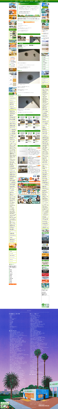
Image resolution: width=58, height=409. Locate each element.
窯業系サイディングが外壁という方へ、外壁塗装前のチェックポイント (37, 403)
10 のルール (11, 320)
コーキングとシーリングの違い (13, 231)
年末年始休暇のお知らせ (33, 149)
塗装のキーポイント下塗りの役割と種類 (44, 131)
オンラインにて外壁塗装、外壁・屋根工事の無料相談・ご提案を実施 (37, 337)
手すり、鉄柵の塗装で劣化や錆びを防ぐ (12, 202)
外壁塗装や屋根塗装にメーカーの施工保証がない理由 (45, 139)
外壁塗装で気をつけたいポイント (12, 158)
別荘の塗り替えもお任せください (45, 82)
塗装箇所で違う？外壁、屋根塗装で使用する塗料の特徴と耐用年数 (37, 395)
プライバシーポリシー (12, 257)
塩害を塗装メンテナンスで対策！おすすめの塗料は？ (15, 387)
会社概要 (46, 1)
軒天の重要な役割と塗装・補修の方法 (12, 166)
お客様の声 (21, 1)
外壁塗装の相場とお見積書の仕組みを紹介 (45, 101)
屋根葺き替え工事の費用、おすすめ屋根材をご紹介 (35, 331)
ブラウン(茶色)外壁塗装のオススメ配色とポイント (45, 213)
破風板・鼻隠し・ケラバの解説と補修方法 (13, 164)
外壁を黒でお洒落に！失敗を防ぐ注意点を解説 (45, 207)
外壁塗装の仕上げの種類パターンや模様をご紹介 (45, 219)
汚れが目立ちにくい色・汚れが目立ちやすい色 (46, 33)
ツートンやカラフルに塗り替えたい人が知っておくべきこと (46, 39)
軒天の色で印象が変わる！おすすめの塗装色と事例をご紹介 (36, 351)
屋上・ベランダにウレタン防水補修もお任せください (13, 221)
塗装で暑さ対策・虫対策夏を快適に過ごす (12, 137)
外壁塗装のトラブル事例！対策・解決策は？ (45, 196)
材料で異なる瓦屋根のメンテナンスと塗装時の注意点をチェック (37, 346)
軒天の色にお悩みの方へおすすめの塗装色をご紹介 (13, 168)
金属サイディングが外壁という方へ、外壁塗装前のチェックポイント (37, 404)
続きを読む (37, 154)
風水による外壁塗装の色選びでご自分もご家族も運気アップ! (16, 338)
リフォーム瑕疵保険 (12, 319)
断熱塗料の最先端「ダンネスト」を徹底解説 (45, 188)
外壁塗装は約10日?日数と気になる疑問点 (44, 109)
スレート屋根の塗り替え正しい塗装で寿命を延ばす (13, 182)
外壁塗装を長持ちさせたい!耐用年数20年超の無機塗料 (45, 137)
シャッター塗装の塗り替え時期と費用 (12, 209)
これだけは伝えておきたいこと (13, 318)
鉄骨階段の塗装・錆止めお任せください (12, 200)
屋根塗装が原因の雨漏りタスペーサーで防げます (12, 184)
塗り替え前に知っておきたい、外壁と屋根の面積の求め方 (16, 376)
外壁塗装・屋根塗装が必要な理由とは (14, 347)
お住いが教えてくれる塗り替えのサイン (12, 102)
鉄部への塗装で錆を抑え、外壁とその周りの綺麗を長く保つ (36, 357)
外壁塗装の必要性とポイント (33, 328)
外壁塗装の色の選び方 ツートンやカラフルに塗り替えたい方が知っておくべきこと (18, 335)
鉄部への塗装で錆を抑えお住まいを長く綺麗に (12, 198)
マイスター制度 (11, 321)
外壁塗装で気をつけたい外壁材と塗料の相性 (12, 239)
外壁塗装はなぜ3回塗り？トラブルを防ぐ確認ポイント (15, 366)
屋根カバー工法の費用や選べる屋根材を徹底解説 (12, 119)
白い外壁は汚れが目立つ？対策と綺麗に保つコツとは (45, 209)
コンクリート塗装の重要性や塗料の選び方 (12, 211)
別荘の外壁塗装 (32, 370)
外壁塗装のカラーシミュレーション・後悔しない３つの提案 (16, 337)
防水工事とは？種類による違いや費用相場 (13, 217)
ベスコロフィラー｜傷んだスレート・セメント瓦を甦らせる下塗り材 (37, 379)
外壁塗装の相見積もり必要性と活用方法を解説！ (45, 99)
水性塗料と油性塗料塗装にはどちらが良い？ (45, 162)
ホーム (11, 1)
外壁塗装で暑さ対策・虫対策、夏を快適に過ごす (35, 371)
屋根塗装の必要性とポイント (33, 329)
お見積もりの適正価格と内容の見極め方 (45, 105)
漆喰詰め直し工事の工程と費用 (44, 168)
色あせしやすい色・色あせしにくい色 (45, 36)
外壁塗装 (12, 32)
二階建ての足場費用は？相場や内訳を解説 (45, 148)
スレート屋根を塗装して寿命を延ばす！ (34, 367)
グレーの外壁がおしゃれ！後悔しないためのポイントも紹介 (16, 397)
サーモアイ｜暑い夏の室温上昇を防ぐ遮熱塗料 (35, 377)
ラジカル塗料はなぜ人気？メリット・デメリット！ (45, 225)
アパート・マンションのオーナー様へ (45, 80)
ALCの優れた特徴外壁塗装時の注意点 (12, 233)
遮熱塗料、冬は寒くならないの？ (33, 394)
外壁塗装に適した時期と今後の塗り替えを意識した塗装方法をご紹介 (17, 357)
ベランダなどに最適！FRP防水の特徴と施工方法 (13, 219)
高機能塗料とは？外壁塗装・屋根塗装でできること (13, 154)
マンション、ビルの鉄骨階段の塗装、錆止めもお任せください (36, 358)
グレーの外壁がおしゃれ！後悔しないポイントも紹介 (45, 205)
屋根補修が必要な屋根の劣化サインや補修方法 (12, 180)
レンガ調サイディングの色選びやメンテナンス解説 (13, 143)
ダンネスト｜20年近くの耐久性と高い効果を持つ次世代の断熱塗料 (37, 386)
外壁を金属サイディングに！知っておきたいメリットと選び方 (36, 341)
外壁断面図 (11, 237)
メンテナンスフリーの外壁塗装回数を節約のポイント (45, 121)
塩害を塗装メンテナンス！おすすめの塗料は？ (13, 227)
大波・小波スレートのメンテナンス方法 (12, 241)
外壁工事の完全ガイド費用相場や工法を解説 (12, 111)
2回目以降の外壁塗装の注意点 (44, 127)
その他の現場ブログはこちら (37, 174)
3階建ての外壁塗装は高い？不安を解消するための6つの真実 (16, 344)
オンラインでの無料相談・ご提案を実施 (45, 88)
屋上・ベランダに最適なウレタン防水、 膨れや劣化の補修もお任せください (18, 384)
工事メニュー (26, 1)
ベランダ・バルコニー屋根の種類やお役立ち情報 (13, 215)
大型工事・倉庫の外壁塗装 (33, 368)
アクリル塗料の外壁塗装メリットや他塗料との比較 (13, 129)
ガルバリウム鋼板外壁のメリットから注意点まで (45, 123)
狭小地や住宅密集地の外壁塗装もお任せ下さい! (13, 186)
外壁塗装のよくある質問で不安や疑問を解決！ (45, 90)
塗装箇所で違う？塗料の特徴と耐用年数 (44, 129)
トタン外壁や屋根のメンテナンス (12, 190)
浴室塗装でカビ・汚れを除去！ (12, 207)
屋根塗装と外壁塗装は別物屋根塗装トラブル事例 (13, 156)
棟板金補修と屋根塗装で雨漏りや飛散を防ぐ (12, 213)
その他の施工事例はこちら (37, 129)
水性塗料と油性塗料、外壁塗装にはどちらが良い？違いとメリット (37, 398)
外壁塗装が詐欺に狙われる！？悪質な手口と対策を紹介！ (16, 368)
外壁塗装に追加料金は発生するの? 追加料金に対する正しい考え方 (37, 339)
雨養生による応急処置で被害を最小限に (45, 192)
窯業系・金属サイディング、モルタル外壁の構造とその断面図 (16, 377)
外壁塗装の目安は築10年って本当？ (12, 104)
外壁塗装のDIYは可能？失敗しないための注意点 (45, 152)
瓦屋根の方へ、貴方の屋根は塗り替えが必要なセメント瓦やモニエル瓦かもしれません (39, 347)
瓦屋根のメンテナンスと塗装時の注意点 (12, 194)
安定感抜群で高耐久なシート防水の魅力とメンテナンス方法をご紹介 (17, 385)
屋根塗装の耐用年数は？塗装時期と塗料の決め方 (45, 198)
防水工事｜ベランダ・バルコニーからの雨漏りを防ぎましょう (36, 336)
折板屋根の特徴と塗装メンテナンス (12, 192)
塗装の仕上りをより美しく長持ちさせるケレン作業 (13, 152)
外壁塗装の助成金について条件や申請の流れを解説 (35, 338)
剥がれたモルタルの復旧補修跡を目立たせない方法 (13, 147)
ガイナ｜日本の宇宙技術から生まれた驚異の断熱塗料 (36, 387)
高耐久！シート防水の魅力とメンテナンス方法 (12, 223)
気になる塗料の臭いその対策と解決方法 (44, 113)
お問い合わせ (11, 259)
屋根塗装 (12, 34)
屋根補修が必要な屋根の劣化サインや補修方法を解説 (36, 356)
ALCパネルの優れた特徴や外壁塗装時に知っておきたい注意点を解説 (17, 375)
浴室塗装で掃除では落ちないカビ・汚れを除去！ (35, 361)
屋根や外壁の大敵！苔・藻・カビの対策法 (44, 178)
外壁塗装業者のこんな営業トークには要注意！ (45, 150)
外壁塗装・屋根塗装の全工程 (33, 318)
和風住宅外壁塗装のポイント (44, 166)
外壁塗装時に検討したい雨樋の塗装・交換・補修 (12, 174)
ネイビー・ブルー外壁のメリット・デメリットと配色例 (15, 396)
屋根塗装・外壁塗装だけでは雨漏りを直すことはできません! (16, 345)
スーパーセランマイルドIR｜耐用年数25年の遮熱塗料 (36, 378)
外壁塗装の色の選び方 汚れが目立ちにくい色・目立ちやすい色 (16, 334)
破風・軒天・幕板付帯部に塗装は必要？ (12, 162)
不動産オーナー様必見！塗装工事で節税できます (45, 141)
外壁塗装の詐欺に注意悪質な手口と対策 (44, 107)
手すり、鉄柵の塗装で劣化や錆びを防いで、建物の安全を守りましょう (37, 359)
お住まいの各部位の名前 (12, 121)
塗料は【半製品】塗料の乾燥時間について (12, 229)
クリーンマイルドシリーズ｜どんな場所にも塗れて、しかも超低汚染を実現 (38, 388)
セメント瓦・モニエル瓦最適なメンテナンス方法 (12, 196)
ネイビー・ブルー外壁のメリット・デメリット (45, 203)
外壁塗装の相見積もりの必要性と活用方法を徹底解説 (15, 367)
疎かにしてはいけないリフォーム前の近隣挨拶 (45, 111)
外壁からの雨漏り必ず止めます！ (33, 327)
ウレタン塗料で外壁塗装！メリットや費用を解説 (13, 131)
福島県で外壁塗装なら (12, 255)
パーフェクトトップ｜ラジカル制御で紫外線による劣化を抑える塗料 (37, 375)
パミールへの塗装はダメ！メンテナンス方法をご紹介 (45, 184)
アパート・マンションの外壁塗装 (33, 369)
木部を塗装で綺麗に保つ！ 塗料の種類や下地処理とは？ (16, 388)
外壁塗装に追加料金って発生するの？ (44, 97)
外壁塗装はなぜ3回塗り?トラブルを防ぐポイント (12, 160)
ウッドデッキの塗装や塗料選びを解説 (12, 205)
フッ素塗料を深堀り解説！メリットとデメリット (45, 215)
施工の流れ (31, 1)
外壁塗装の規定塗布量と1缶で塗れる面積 (45, 174)
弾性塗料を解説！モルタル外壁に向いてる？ (45, 217)
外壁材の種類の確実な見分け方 (44, 119)
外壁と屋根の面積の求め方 (13, 235)
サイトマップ (11, 261)
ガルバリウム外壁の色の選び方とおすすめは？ (15, 355)
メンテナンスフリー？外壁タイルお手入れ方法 (45, 164)
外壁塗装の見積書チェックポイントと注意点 (45, 103)
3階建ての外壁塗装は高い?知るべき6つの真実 (45, 115)
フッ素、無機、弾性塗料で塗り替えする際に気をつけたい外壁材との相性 (17, 379)
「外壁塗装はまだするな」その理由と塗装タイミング (13, 108)
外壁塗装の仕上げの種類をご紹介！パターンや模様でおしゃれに (16, 404)
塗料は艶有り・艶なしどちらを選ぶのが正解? (45, 160)
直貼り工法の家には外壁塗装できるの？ (44, 158)
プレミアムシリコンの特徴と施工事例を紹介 (44, 221)
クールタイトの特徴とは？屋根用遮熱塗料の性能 (45, 223)
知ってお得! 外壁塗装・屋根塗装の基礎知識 (14, 346)
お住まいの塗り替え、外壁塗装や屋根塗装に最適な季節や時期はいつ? (17, 358)
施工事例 (16, 1)
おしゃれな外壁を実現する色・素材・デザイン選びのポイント (16, 395)
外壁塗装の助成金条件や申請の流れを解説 (45, 93)
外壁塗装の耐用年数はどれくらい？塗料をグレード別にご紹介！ (16, 356)
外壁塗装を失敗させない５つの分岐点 (45, 95)
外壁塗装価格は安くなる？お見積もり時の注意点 (13, 113)
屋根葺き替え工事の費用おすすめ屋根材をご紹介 (12, 117)
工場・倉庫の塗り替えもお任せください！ (45, 78)
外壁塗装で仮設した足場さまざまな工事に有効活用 (45, 143)
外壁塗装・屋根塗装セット (12, 36)
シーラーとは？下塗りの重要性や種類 (44, 135)
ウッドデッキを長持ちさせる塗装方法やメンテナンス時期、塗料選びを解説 (38, 360)
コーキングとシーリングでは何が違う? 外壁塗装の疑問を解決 (16, 374)
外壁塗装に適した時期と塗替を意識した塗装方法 (12, 125)
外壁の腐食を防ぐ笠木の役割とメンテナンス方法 (13, 172)
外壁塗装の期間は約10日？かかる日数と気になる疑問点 (16, 339)
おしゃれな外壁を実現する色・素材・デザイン (45, 200)
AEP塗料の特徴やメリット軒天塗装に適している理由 (45, 227)
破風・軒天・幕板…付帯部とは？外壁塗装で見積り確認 (36, 348)
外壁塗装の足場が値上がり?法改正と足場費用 (45, 145)
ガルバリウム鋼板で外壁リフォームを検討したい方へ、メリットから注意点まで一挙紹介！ (19, 354)
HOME (18, 17)
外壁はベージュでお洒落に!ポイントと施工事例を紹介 (45, 211)
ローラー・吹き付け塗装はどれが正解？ (44, 172)
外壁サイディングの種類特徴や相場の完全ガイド (12, 145)
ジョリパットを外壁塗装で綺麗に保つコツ (45, 170)
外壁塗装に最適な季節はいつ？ (12, 127)
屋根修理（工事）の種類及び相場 (12, 115)
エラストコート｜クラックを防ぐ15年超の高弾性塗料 (36, 384)
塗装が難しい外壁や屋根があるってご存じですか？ (45, 154)
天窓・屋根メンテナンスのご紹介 (12, 170)
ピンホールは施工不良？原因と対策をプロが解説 (12, 150)
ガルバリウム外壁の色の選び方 (44, 125)
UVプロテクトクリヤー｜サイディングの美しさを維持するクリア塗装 (37, 385)
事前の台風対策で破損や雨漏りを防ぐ (44, 190)
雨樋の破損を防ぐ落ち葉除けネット (12, 178)
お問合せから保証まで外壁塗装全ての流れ (34, 317)
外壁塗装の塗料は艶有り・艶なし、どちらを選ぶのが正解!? (36, 397)
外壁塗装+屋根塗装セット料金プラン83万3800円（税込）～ (36, 321)
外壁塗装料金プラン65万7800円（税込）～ (34, 319)
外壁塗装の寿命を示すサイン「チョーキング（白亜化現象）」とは (17, 359)
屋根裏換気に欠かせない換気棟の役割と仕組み (12, 225)
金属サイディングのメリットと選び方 (12, 188)
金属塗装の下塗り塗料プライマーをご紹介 (44, 133)
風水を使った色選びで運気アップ (45, 31)
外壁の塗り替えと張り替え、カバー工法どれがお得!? (45, 117)
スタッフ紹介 (11, 253)
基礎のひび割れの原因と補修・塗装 (44, 194)
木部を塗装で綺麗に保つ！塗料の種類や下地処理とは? (45, 182)
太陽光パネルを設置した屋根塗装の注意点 (45, 180)
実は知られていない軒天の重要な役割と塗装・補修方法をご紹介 (37, 350)
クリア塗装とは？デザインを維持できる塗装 (13, 135)
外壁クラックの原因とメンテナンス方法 (12, 141)
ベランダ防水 (12, 38)
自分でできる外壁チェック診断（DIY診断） (14, 349)
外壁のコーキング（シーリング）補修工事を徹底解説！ (36, 340)
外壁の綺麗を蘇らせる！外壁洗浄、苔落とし (45, 176)
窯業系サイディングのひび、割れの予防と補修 (45, 156)
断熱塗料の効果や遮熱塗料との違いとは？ (45, 186)
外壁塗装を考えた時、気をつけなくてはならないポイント (16, 365)
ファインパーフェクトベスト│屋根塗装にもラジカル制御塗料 (36, 376)
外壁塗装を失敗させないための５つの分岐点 (14, 336)
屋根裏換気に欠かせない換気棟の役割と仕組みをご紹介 (15, 386)
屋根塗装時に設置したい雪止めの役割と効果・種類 (13, 176)
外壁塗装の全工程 (12, 106)
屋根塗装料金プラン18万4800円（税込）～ (34, 320)
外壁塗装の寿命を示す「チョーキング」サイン (12, 139)
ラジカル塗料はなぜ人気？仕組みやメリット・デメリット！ (16, 403)
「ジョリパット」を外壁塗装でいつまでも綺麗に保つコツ (16, 378)
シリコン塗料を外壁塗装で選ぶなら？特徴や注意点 (13, 133)
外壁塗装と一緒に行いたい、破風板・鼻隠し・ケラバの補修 (36, 349)
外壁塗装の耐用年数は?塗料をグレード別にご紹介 (13, 123)
